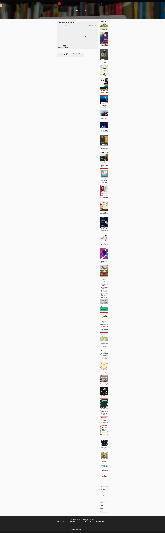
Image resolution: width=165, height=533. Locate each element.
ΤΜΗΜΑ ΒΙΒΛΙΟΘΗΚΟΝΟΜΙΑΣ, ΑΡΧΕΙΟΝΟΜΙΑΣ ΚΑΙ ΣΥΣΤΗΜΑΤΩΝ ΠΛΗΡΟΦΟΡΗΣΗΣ (88, 0)
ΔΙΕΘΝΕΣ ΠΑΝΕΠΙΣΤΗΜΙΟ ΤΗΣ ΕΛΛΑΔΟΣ (74, 0)
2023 (100, 505)
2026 (100, 500)
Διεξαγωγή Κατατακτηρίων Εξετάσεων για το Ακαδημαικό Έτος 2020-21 (63, 54)
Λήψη (66, 47)
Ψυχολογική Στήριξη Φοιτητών (77, 53)
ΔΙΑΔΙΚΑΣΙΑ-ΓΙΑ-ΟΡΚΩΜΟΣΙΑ (61, 47)
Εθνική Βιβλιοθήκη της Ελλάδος (100, 521)
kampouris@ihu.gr (74, 522)
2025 (100, 502)
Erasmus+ (58, 523)
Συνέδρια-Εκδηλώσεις (102, 489)
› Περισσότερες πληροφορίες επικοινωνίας (75, 529)
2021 (100, 508)
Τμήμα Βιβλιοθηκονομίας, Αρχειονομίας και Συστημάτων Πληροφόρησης (68, 25)
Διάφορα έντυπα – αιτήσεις (60, 521)
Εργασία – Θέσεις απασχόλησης (104, 486)
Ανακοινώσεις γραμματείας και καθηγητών (91, 25)
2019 (100, 511)
